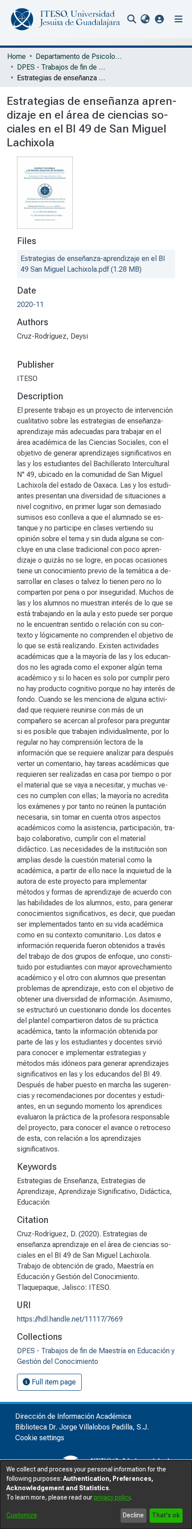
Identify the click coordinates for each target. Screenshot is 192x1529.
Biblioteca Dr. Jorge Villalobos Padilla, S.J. (82, 1427)
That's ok (166, 1515)
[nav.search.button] (131, 19)
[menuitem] (144, 19)
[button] (159, 19)
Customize (21, 1515)
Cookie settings (39, 1438)
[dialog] (96, 1494)
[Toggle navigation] (178, 19)
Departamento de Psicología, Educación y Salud (80, 56)
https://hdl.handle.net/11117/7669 (70, 1319)
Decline (133, 1515)
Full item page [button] (53, 1382)
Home (16, 56)
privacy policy (112, 1497)
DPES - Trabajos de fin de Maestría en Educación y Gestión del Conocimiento (61, 67)
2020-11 (30, 304)
